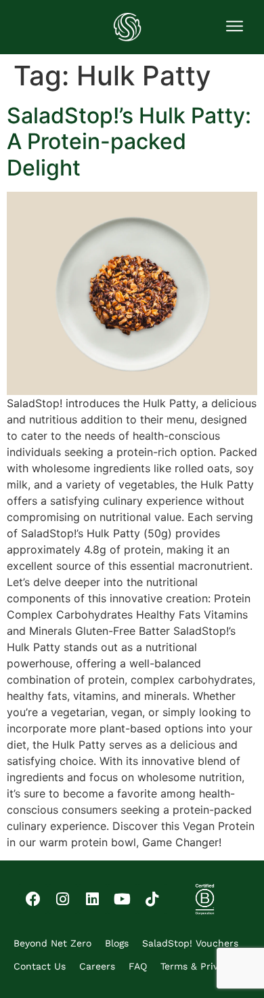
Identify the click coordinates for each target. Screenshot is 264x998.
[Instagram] (63, 899)
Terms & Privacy (197, 966)
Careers (97, 966)
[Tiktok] (152, 899)
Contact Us (40, 966)
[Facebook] (33, 899)
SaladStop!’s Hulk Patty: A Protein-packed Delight (129, 141)
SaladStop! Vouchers (190, 943)
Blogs (117, 943)
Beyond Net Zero (52, 943)
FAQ (138, 966)
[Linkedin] (93, 899)
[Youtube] (122, 899)
